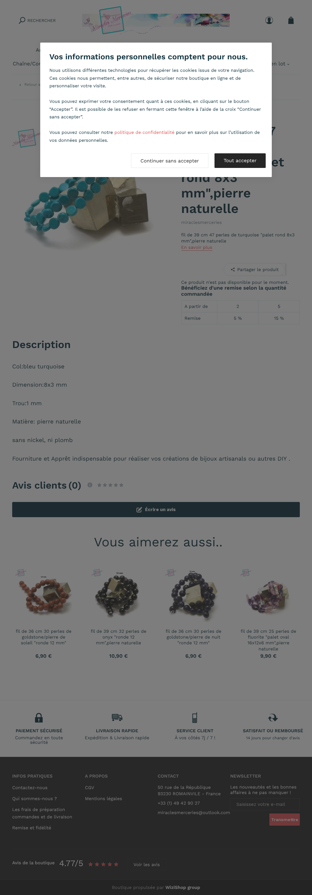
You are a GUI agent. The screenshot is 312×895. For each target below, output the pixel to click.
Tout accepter (240, 160)
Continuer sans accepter (169, 161)
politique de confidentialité (145, 132)
